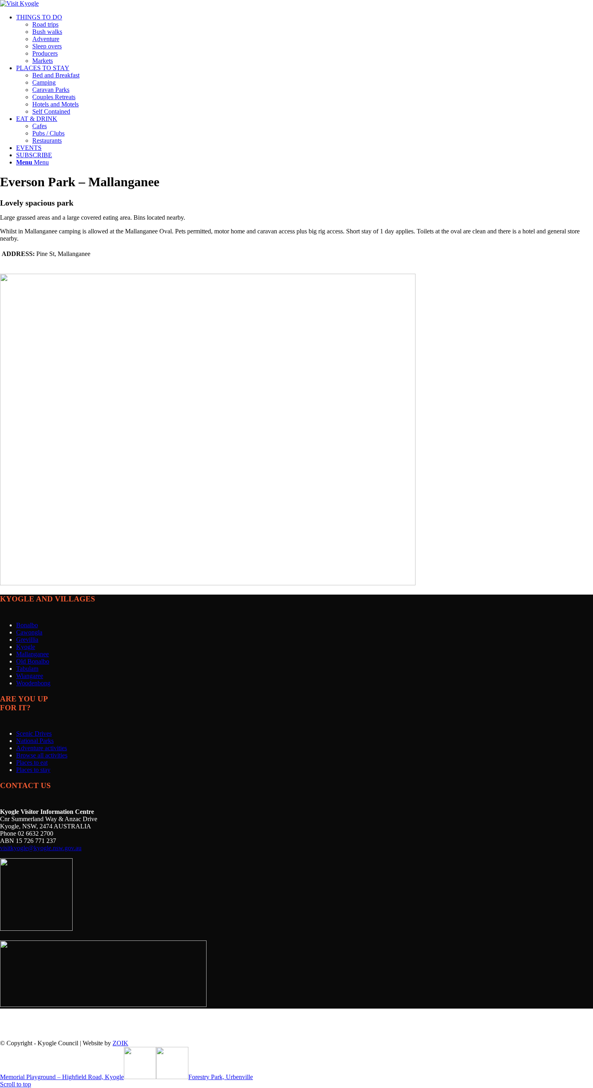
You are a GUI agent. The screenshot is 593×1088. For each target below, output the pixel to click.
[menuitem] (304, 39)
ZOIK (120, 1043)
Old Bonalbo (32, 661)
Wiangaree (29, 675)
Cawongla (29, 632)
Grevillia (27, 639)
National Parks (35, 740)
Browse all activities (41, 755)
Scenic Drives (34, 733)
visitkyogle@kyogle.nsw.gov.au (40, 848)
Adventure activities (41, 748)
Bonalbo (27, 625)
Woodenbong (33, 683)
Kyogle (25, 646)
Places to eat (32, 762)
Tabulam (27, 668)
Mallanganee (32, 654)
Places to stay (33, 769)
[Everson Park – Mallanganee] (208, 583)
